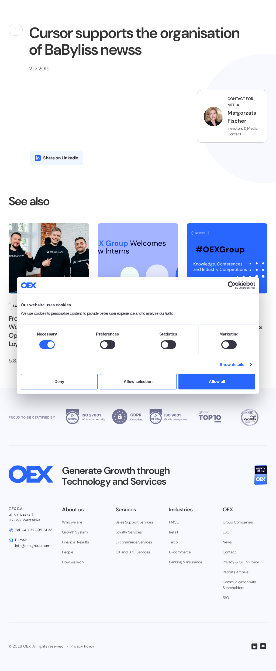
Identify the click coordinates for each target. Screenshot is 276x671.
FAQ (226, 597)
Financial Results (75, 542)
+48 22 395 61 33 (33, 530)
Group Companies (238, 522)
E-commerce (180, 552)
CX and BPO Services (133, 552)
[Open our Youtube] (263, 646)
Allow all (217, 381)
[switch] (107, 344)
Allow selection (138, 381)
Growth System (75, 532)
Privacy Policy (82, 646)
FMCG (174, 522)
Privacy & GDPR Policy (241, 562)
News (227, 542)
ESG (226, 532)
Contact (229, 552)
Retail (173, 532)
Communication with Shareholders (239, 585)
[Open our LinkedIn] (254, 646)
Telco (173, 542)
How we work (73, 562)
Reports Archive (236, 572)
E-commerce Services (134, 542)
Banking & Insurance (185, 562)
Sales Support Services (134, 522)
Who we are (72, 522)
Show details (232, 364)
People (67, 552)
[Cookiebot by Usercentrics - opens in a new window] (231, 285)
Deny (59, 381)
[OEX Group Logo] (31, 474)
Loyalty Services (129, 532)
